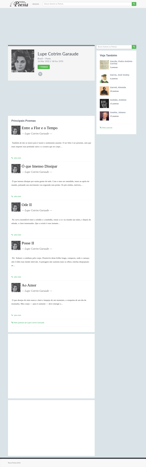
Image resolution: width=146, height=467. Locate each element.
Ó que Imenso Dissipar (39, 166)
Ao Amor (29, 285)
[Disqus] (51, 365)
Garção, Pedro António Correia (121, 62)
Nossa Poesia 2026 (14, 463)
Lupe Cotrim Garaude (58, 54)
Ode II (27, 205)
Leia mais (17, 158)
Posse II (28, 243)
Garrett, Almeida (118, 87)
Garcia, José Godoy (119, 75)
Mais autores (107, 128)
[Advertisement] (73, 27)
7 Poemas (44, 67)
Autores (36, 4)
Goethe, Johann (118, 112)
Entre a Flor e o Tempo (39, 128)
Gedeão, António (118, 100)
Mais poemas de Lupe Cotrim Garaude (28, 323)
